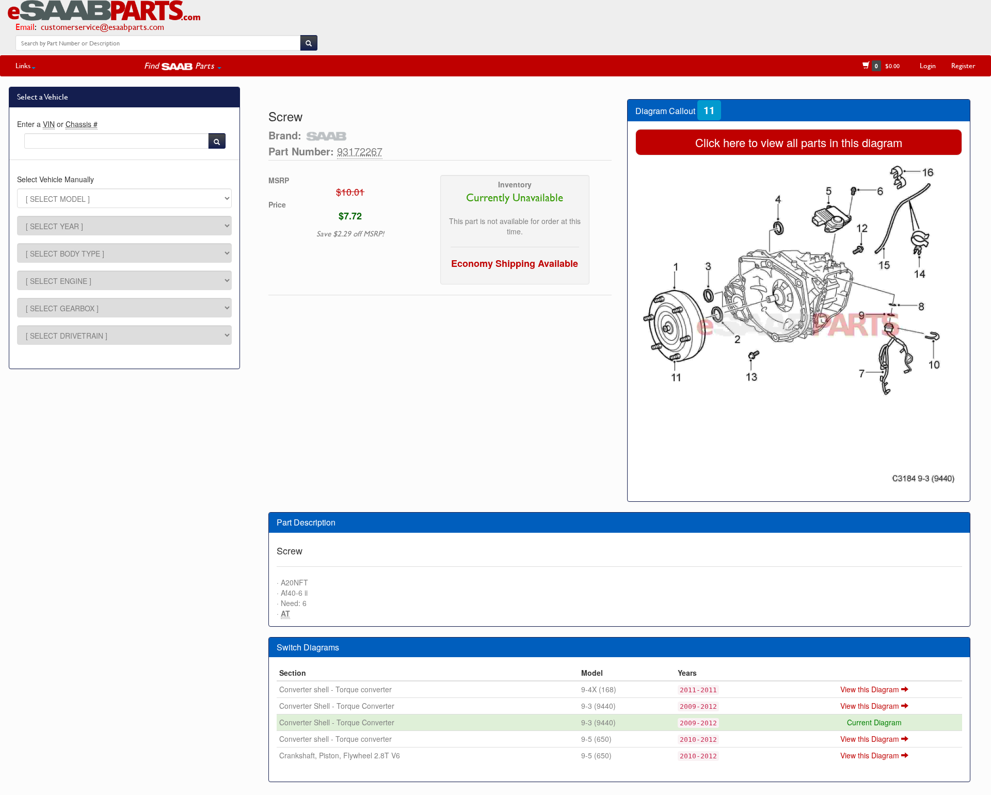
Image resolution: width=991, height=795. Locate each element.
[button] (182, 65)
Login (928, 65)
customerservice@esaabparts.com (102, 26)
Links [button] (22, 65)
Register (963, 65)
